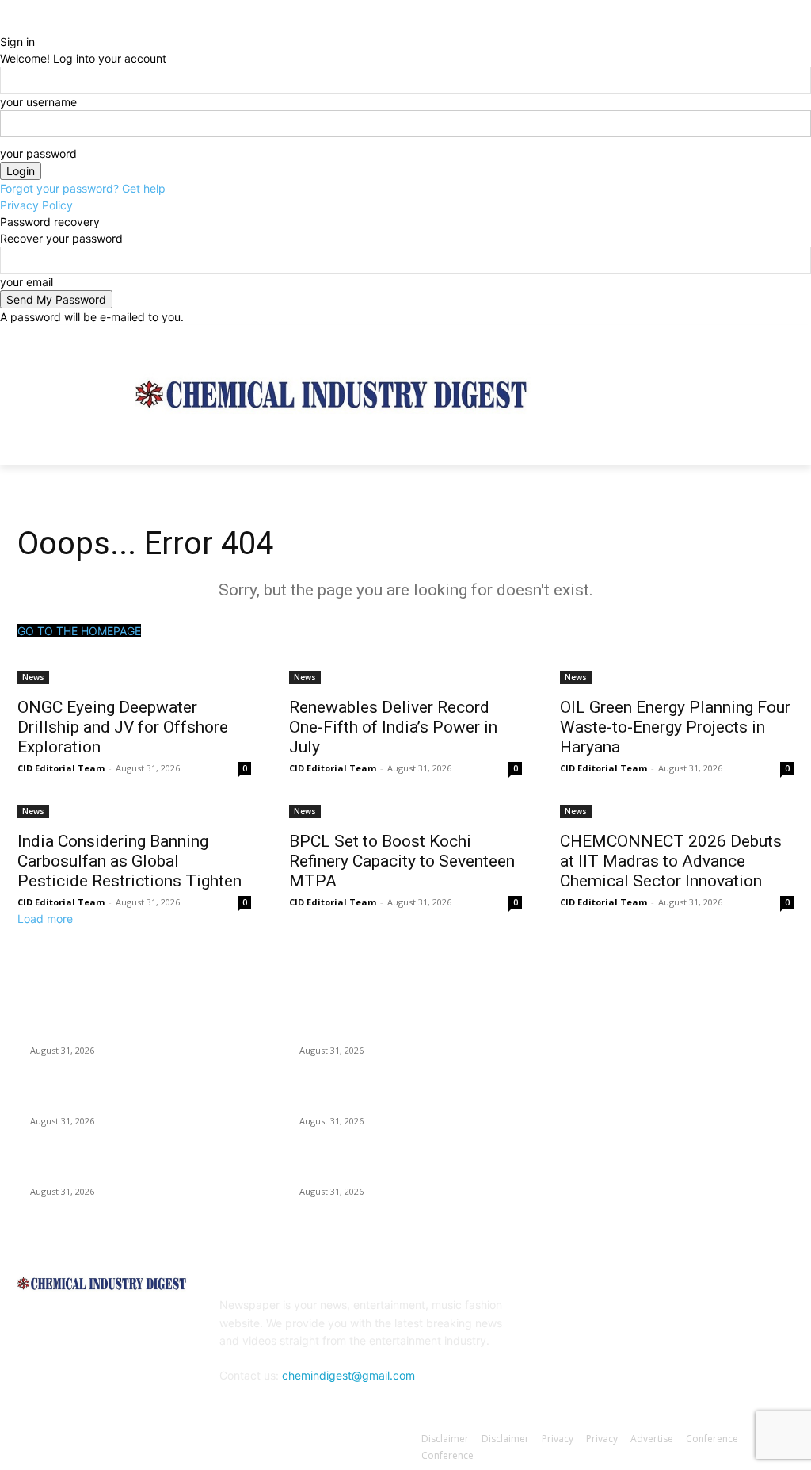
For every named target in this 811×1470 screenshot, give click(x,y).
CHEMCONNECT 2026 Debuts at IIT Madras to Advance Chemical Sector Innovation (671, 861)
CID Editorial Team (61, 768)
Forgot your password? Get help (83, 188)
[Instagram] (719, 336)
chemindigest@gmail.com (348, 1375)
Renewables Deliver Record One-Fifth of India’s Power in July (393, 727)
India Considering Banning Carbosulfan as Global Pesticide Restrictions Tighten (129, 861)
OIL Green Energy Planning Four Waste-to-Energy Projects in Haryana (675, 727)
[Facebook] (696, 336)
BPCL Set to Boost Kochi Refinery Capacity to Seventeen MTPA (402, 861)
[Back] (4, 25)
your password (38, 153)
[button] (775, 446)
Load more (45, 918)
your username (38, 102)
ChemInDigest (86, 1440)
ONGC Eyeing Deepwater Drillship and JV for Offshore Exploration (122, 727)
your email (26, 282)
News (33, 677)
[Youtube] (784, 336)
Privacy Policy (36, 205)
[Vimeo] (762, 336)
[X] (741, 336)
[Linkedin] (649, 1315)
